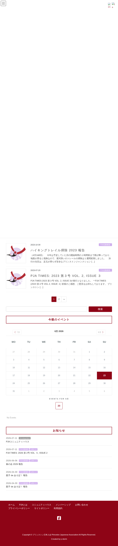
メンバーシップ (63, 505)
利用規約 (58, 508)
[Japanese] (114, 5)
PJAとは (23, 505)
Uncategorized (25, 438)
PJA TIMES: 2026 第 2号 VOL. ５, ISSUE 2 (26, 453)
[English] (110, 5)
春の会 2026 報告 (14, 464)
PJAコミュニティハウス (17, 441)
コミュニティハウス (41, 505)
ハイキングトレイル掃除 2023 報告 (58, 250)
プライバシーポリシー (19, 508)
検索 (100, 309)
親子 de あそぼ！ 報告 (17, 475)
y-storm (64, 539)
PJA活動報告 (105, 245)
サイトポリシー (41, 508)
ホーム (11, 505)
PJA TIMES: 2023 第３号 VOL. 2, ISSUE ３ (66, 275)
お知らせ (34, 449)
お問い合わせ (81, 505)
